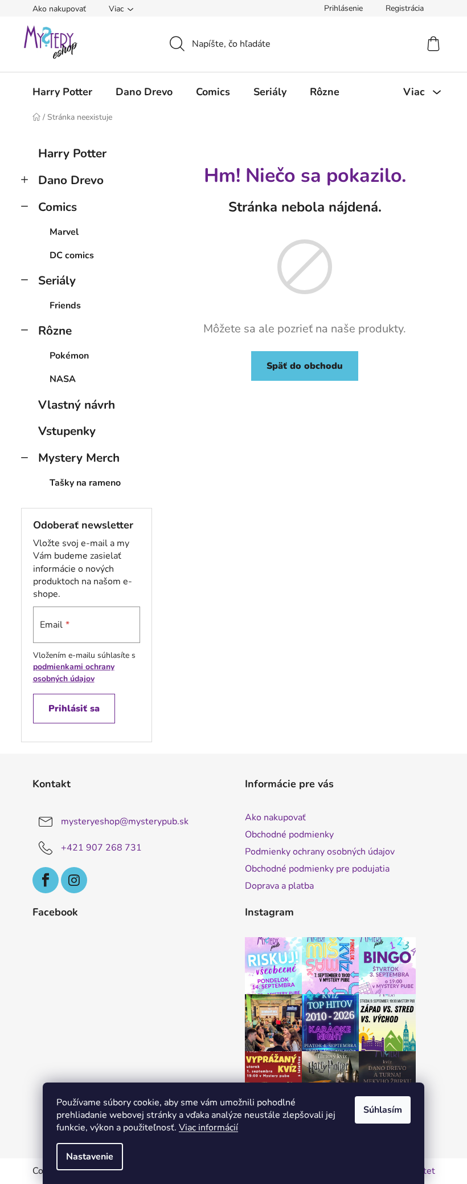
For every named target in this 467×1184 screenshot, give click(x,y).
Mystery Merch (79, 458)
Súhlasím (382, 1110)
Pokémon (69, 355)
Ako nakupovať (59, 8)
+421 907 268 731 (101, 847)
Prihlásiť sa (74, 708)
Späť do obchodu (305, 366)
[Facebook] (45, 880)
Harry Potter (72, 153)
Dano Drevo (71, 180)
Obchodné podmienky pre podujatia (317, 868)
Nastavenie (89, 1156)
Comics (57, 207)
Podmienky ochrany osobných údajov (320, 851)
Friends (65, 305)
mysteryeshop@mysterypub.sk (125, 821)
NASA (63, 379)
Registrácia (405, 8)
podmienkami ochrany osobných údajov (73, 672)
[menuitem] (62, 91)
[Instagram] (74, 880)
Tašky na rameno (85, 483)
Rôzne (55, 331)
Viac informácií (208, 1127)
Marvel (64, 232)
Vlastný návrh (76, 405)
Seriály (57, 280)
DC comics (72, 255)
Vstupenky (67, 431)
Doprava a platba (279, 886)
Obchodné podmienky (289, 834)
